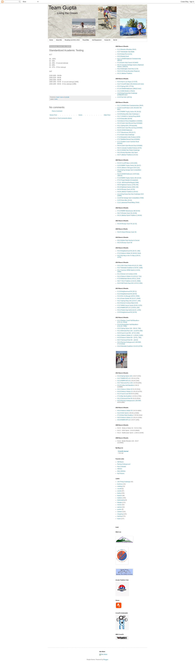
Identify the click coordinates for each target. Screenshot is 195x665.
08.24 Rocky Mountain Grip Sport (127, 152)
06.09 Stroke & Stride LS (124, 391)
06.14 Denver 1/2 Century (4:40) (127, 274)
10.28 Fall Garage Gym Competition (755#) (130, 198)
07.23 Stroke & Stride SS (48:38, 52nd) (129, 253)
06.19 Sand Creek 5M (124, 394)
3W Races (120, 462)
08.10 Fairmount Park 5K (124, 398)
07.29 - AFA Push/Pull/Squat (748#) (128, 182)
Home (51, 40)
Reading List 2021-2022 (72, 40)
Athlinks (119, 469)
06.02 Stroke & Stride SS (124, 389)
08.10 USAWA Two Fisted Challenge (128, 150)
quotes (119, 509)
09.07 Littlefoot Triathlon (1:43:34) (127, 155)
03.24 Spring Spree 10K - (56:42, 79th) (129, 328)
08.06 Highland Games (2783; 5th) (127, 185)
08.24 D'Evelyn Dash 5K (124, 242)
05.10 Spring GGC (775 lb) (125, 86)
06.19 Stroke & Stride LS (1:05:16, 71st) (129, 276)
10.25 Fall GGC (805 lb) (124, 97)
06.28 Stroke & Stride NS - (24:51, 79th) (129, 337)
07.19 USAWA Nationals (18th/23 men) (129, 88)
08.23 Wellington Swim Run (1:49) (127, 69)
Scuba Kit (107, 40)
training (119, 516)
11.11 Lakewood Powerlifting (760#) (128, 202)
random (119, 511)
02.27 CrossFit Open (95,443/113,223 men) (130, 84)
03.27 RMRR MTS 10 (123, 378)
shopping (120, 514)
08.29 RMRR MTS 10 (123, 420)
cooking (119, 486)
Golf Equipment (96, 40)
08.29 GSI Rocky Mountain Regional (128, 71)
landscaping (121, 500)
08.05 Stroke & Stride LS (124, 417)
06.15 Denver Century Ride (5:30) (127, 303)
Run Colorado (121, 466)
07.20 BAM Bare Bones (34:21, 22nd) (128, 278)
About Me (59, 40)
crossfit (119, 488)
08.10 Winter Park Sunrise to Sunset (128, 240)
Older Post (107, 115)
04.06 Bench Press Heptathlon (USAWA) (129, 121)
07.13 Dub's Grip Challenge (125, 135)
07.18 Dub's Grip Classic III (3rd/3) (127, 62)
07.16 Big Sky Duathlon (124, 396)
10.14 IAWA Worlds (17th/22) (126, 91)
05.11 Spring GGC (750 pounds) (127, 125)
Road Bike (86, 40)
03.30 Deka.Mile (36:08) (124, 118)
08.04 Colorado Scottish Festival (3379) (129, 148)
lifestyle (119, 502)
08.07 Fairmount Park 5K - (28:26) (127, 340)
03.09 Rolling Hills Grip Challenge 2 (128, 114)
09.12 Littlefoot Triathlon (124, 73)
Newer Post (53, 115)
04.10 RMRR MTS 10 (123, 380)
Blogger (105, 659)
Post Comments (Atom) (65, 118)
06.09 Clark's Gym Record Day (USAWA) (129, 128)
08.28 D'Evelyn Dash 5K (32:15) (127, 224)
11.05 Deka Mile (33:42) (124, 200)
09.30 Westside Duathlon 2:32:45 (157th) (129, 346)
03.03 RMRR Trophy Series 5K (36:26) (129, 111)
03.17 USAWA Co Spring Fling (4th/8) (128, 116)
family (56, 99)
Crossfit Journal (123, 451)
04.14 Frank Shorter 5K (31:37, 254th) (128, 298)
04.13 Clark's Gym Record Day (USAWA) (129, 123)
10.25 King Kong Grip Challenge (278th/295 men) (127, 94)
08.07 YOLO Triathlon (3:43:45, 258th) (129, 281)
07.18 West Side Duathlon (125, 415)
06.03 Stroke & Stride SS (124, 410)
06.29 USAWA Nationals (124, 130)
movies (119, 505)
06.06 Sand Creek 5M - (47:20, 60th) (128, 333)
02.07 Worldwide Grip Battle (125, 52)
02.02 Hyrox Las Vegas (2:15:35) (127, 82)
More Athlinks (121, 471)
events (119, 491)
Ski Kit (115, 40)
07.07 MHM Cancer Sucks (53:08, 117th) (129, 305)
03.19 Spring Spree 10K (124, 376)
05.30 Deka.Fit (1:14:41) (124, 54)
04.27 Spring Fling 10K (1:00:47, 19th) (129, 301)
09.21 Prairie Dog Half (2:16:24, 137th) (129, 310)
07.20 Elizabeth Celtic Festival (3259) (128, 137)
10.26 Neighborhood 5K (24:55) (127, 312)
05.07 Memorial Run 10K (125, 383)
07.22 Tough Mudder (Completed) (127, 180)
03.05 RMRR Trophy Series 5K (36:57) (129, 165)
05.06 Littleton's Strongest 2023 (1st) (128, 168)
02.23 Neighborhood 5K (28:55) (127, 294)
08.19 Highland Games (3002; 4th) (127, 187)
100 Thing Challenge (123, 481)
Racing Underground (123, 464)
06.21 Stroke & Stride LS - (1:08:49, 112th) (130, 335)
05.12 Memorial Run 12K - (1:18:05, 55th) (130, 330)
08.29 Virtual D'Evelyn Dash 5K (126, 232)
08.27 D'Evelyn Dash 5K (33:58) (127, 213)
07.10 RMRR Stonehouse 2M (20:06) (128, 211)
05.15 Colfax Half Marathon (125, 385)
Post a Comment (57, 111)
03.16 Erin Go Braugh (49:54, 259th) (128, 296)
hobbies (119, 498)
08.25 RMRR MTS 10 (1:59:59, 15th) (128, 307)
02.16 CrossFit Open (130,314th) (127, 163)
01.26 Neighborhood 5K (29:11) (127, 291)
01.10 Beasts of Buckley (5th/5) (126, 49)
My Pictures (120, 473)
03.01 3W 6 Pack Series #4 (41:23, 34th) (129, 265)
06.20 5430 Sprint (122, 413)
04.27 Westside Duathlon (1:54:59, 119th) (130, 268)
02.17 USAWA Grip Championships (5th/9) (130, 105)
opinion (119, 507)
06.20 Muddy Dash (123, 56)
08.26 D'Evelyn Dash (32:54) (126, 189)
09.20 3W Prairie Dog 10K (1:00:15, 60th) (130, 283)
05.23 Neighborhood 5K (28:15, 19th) (128, 251)
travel (119, 518)
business (120, 484)
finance (119, 495)
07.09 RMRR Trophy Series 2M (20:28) (129, 178)
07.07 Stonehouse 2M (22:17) (126, 132)
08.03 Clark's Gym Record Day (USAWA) (129, 145)
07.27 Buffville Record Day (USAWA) (128, 139)
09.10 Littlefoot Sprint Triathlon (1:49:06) (129, 215)
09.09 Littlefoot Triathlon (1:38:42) (127, 191)
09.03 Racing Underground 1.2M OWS (129, 400)
